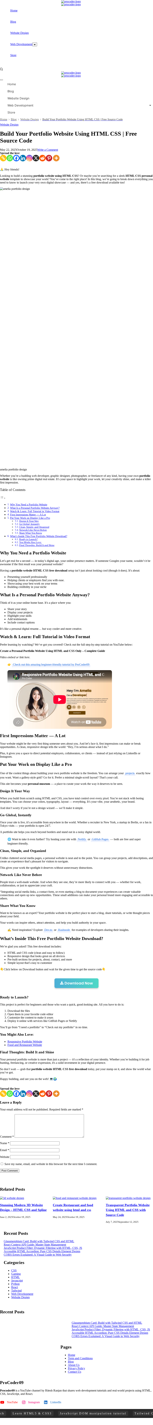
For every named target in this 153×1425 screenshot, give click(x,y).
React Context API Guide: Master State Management (35, 1244)
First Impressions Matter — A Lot (28, 514)
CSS (14, 1270)
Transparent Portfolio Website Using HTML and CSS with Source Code (128, 1210)
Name (4, 1143)
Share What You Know (30, 533)
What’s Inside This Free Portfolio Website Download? (38, 536)
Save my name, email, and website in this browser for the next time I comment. (50, 1164)
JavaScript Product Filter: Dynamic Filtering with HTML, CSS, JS (43, 1248)
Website (4, 1156)
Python (15, 1283)
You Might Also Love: (30, 542)
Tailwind (16, 1290)
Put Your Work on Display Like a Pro (30, 517)
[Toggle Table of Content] (3, 498)
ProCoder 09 (31, 1422)
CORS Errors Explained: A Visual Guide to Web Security (38, 1254)
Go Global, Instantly (29, 524)
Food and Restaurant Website (24, 1044)
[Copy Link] (3, 158)
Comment (7, 1136)
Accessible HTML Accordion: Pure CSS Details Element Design (42, 1251)
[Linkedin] (23, 158)
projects (130, 773)
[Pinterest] (49, 158)
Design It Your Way (29, 521)
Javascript (17, 1280)
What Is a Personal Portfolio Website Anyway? (35, 507)
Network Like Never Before (33, 530)
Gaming (16, 1273)
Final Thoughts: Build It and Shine (36, 545)
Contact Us (74, 1371)
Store (13, 55)
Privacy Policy (76, 1368)
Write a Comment (47, 149)
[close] (1, 79)
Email (4, 1150)
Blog (13, 21)
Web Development (21, 44)
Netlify (82, 839)
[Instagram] (29, 158)
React (14, 1287)
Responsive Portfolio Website (24, 1041)
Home (14, 10)
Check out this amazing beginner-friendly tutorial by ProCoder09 (51, 664)
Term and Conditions (80, 1358)
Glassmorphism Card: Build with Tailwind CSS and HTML (39, 1241)
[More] (56, 158)
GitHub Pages (100, 839)
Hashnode (64, 929)
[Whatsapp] (10, 158)
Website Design (19, 32)
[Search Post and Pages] (1, 69)
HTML (15, 1277)
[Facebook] (16, 158)
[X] (36, 158)
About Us (73, 1365)
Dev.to (48, 929)
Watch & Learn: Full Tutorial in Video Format (34, 511)
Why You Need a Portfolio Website (28, 504)
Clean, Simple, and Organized (34, 527)
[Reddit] (42, 158)
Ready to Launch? (28, 539)
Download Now (78, 983)
